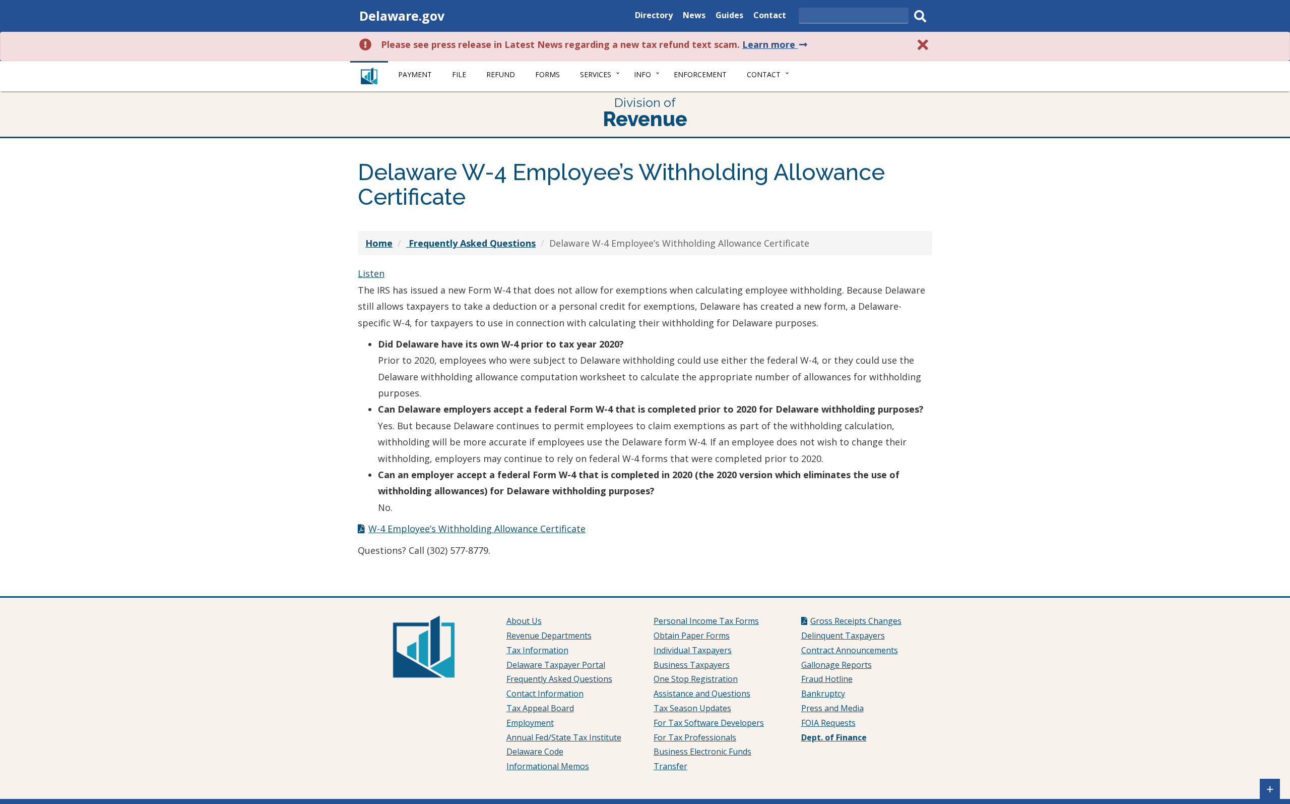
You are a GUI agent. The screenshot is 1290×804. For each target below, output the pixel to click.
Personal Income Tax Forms (706, 620)
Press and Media (832, 708)
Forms (547, 74)
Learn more (775, 44)
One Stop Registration (696, 678)
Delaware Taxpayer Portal (555, 664)
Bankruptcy (823, 693)
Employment (530, 722)
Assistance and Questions (702, 693)
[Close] (923, 44)
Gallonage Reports (836, 664)
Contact (769, 16)
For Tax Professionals (695, 737)
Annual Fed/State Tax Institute (563, 737)
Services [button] (595, 74)
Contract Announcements (849, 650)
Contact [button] (764, 74)
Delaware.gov (401, 15)
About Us (524, 620)
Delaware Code (534, 751)
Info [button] (642, 74)
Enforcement (700, 74)
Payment (415, 74)
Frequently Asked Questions (559, 678)
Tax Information (537, 650)
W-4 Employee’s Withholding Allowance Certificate (477, 529)
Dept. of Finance (834, 737)
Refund (500, 74)
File (459, 74)
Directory (654, 16)
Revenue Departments (549, 635)
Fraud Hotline (827, 678)
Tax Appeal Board (540, 708)
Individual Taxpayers (693, 650)
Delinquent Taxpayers (843, 635)
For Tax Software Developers (709, 722)
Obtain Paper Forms (692, 635)
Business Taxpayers (692, 664)
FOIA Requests (828, 722)
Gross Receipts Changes (855, 620)
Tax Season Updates (692, 708)
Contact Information (545, 693)
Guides (729, 16)
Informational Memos (547, 766)
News (694, 16)
